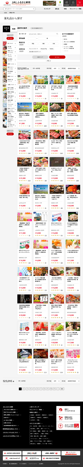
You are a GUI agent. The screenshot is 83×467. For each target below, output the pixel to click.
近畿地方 (32, 417)
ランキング (47, 9)
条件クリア (10, 35)
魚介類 (35, 426)
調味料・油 (45, 431)
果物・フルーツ (43, 426)
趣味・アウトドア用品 (36, 441)
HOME (5, 12)
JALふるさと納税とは (9, 409)
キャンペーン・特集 (75, 9)
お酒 (51, 431)
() (29, 98)
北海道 (32, 415)
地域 (65, 9)
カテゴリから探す (35, 423)
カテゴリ (6, 29)
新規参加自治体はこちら (10, 429)
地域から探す (34, 412)
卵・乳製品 (33, 431)
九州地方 (32, 420)
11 (54, 388)
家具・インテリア (43, 438)
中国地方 (39, 417)
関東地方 (44, 415)
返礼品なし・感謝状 (35, 443)
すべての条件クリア (37, 28)
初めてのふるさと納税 (10, 412)
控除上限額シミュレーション (11, 415)
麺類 (39, 431)
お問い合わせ (7, 423)
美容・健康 (43, 436)
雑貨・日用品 (44, 433)
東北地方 (38, 415)
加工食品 (32, 428)
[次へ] (57, 389)
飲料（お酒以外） (34, 433)
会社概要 (41, 463)
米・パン (50, 426)
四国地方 (45, 417)
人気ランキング (34, 407)
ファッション (33, 438)
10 (51, 388)
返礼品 (57, 9)
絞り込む (10, 38)
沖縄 (38, 420)
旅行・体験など (48, 441)
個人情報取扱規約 (13, 463)
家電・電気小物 (34, 436)
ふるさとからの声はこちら (11, 436)
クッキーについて (32, 463)
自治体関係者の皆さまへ (10, 425)
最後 (62, 388)
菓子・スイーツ (45, 428)
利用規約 (5, 463)
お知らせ (6, 417)
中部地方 (50, 415)
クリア (21, 44)
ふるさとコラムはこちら (10, 432)
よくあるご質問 (8, 420)
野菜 (38, 428)
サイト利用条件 (22, 463)
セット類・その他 (47, 443)
